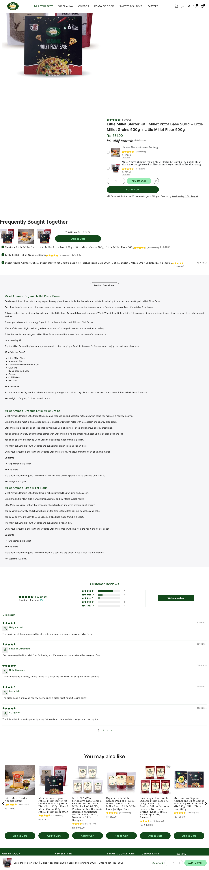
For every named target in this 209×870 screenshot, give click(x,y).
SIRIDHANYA (65, 6)
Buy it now (132, 189)
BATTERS (152, 6)
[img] (9, 623)
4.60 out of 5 (41, 596)
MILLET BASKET (43, 6)
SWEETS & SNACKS (130, 6)
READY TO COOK (104, 6)
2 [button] (103, 730)
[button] (114, 120)
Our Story (181, 854)
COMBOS (83, 6)
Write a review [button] (176, 598)
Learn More (126, 157)
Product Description (104, 285)
